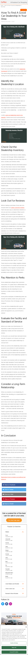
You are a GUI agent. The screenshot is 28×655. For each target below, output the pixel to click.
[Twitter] (2, 603)
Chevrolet (8, 539)
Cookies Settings (14, 643)
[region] (14, 640)
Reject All (14, 647)
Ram (8, 562)
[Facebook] (6, 603)
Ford (9, 536)
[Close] (26, 627)
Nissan (8, 551)
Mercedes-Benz (9, 573)
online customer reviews (17, 207)
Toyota (8, 543)
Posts (2, 5)
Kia (9, 566)
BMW (8, 577)
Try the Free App (14, 520)
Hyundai (8, 569)
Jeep (9, 547)
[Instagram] (10, 603)
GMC (8, 558)
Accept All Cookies (14, 652)
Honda (8, 554)
